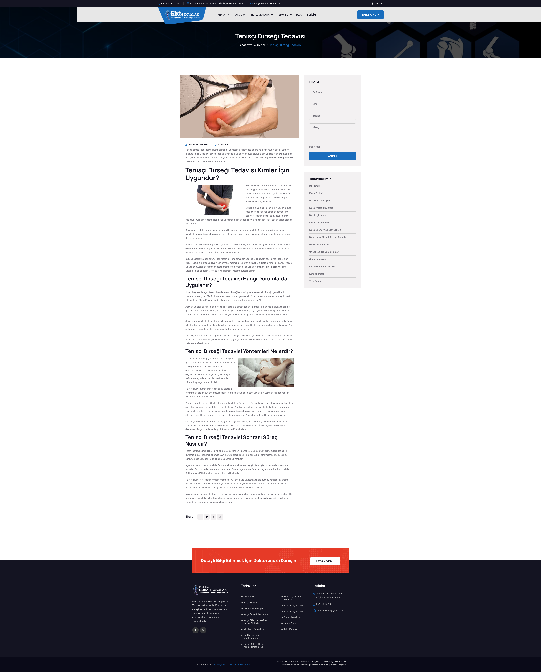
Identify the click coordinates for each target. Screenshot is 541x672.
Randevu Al (369, 14)
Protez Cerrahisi (260, 14)
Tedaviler (283, 14)
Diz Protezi (314, 186)
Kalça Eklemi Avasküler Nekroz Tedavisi (255, 622)
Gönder (332, 156)
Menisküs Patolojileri (319, 244)
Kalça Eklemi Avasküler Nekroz (325, 230)
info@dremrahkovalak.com (267, 3)
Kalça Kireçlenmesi (319, 222)
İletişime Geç (324, 561)
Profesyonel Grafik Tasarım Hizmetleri (232, 664)
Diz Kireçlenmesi (317, 215)
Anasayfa (223, 14)
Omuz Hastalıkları (318, 259)
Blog (299, 14)
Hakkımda (239, 14)
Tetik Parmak (316, 281)
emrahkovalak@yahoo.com (330, 610)
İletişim (311, 14)
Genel (261, 45)
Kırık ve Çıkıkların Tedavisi (322, 266)
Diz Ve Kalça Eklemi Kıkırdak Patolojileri (253, 645)
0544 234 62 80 (324, 604)
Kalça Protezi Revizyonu (321, 208)
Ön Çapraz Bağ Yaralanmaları (324, 252)
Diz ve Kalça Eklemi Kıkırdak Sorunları (328, 237)
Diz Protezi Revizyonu (320, 200)
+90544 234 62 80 (170, 3)
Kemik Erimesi (316, 274)
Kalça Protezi (316, 193)
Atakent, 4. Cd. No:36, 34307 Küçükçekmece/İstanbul (216, 3)
